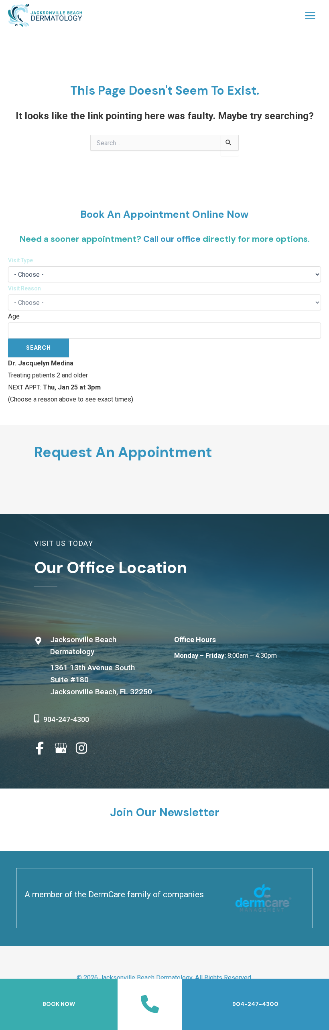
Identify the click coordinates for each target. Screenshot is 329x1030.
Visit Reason (24, 288)
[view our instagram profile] (81, 748)
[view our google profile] (60, 748)
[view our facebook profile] (39, 748)
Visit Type (20, 260)
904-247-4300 (66, 719)
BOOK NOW (59, 1004)
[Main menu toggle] (310, 15)
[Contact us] (150, 1004)
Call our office (172, 239)
